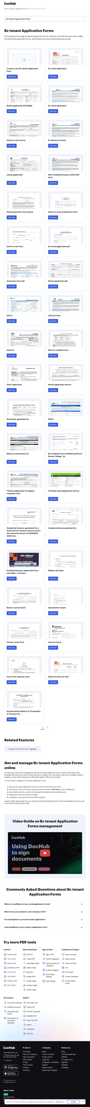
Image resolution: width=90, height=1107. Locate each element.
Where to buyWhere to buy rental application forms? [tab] (27, 904)
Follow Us (9, 1060)
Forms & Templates (30, 1054)
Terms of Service (48, 1054)
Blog (63, 1052)
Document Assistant (14, 1003)
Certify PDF (31, 1007)
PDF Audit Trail (32, 1003)
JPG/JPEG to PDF (13, 968)
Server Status (27, 1059)
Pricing (25, 1062)
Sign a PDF (50, 954)
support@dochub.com (11, 1052)
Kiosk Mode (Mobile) (50, 975)
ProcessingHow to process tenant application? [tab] (25, 919)
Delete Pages (31, 990)
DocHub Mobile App (68, 1054)
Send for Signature (52, 959)
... (59, 1102)
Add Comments (70, 954)
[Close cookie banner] (83, 1101)
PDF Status (69, 972)
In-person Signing (52, 970)
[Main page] (10, 3)
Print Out (30, 1033)
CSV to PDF (11, 976)
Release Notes (47, 1067)
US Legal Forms (67, 1059)
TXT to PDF (11, 959)
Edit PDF (30, 954)
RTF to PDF (11, 985)
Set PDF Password (33, 1011)
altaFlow (64, 1065)
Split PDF (30, 972)
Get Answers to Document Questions (12, 1020)
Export (29, 1025)
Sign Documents (29, 1057)
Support (45, 1065)
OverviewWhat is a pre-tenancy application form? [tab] (26, 927)
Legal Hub (45, 1059)
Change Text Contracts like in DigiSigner (22, 749)
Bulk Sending (50, 981)
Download (30, 1029)
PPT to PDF (11, 972)
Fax (66, 968)
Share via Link (70, 959)
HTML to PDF (12, 981)
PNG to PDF (11, 963)
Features (26, 1067)
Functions (26, 1070)
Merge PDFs (31, 976)
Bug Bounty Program (49, 1070)
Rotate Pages (31, 981)
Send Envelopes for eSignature (53, 964)
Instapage (64, 1067)
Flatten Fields (31, 968)
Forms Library (28, 1065)
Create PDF (31, 959)
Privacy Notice (47, 1057)
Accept (73, 1102)
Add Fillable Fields (33, 963)
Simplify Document (14, 1007)
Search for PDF (32, 1020)
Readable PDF (32, 1016)
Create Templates (71, 976)
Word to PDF (12, 954)
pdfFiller (64, 1057)
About (44, 1052)
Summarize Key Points (12, 1012)
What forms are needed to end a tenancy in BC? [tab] (25, 912)
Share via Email (70, 963)
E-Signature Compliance (50, 1062)
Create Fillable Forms (70, 982)
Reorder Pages (32, 985)
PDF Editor (27, 1052)
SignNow (64, 1062)
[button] (45, 853)
